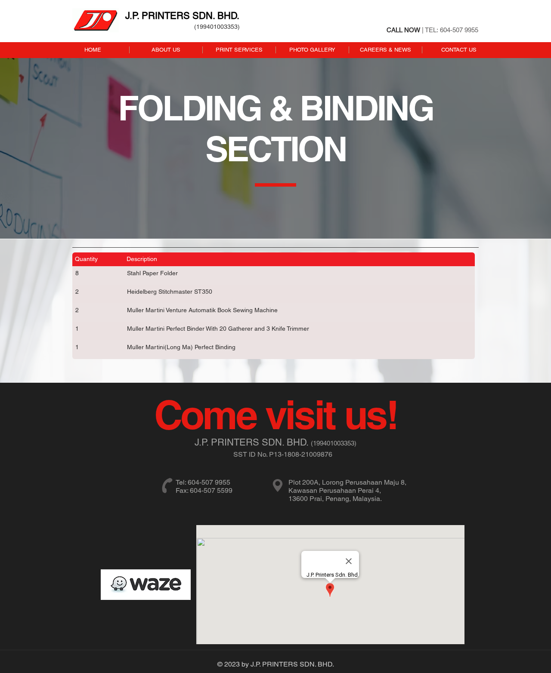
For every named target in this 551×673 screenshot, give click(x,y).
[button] (239, 49)
